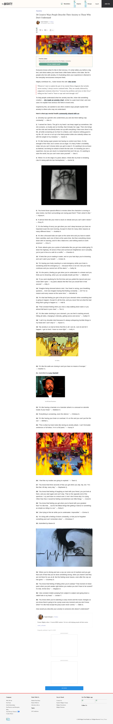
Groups (90, 4)
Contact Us (59, 700)
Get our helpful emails (53, 64)
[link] (7, 3)
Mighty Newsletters (61, 705)
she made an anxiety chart (54, 100)
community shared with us (69, 113)
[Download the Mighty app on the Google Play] (102, 701)
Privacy (102, 719)
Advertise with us (35, 705)
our (46, 113)
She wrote (72, 82)
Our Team (8, 702)
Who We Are (9, 700)
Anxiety (39, 11)
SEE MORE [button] (64, 688)
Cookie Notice (9, 713)
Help (7, 709)
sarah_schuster (42, 625)
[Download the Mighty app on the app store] (88, 701)
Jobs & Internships (10, 705)
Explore (79, 4)
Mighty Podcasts (60, 707)
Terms (105, 719)
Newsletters (67, 4)
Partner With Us (35, 702)
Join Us (107, 4)
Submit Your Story (35, 700)
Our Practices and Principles (13, 707)
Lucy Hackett (53, 373)
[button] (51, 22)
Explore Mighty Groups (62, 702)
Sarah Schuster (44, 21)
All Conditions (34, 711)
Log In (97, 4)
